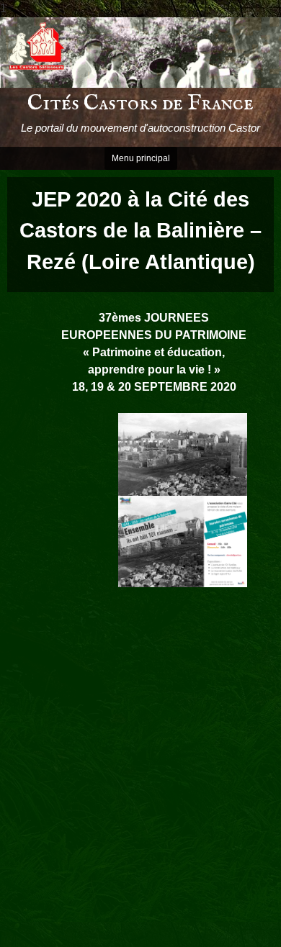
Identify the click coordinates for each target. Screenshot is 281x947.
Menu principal (141, 158)
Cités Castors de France (140, 103)
